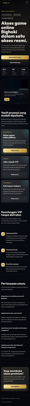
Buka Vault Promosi (15, 57)
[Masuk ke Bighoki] (6, 2)
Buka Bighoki (15, 386)
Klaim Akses (15, 150)
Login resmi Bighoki (6, 402)
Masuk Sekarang (15, 62)
